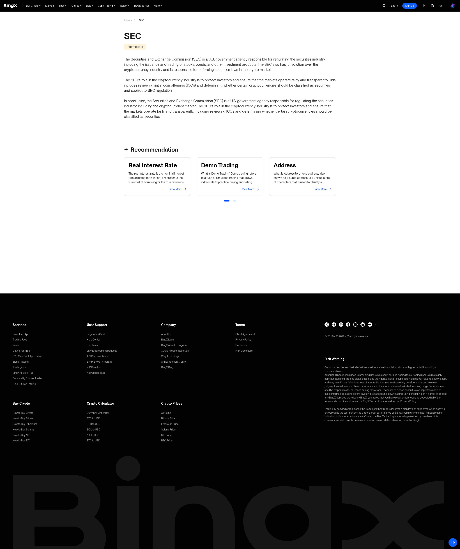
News (16, 345)
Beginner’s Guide (96, 334)
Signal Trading (21, 361)
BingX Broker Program (99, 361)
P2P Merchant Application (27, 356)
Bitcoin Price (168, 418)
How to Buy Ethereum (25, 424)
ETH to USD (93, 424)
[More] (377, 324)
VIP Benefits (93, 367)
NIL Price (166, 435)
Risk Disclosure (244, 350)
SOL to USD (93, 429)
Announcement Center (174, 361)
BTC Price (166, 440)
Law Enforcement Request (102, 350)
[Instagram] (355, 324)
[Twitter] (327, 324)
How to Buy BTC (22, 440)
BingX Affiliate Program (174, 345)
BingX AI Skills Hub (23, 372)
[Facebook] (348, 324)
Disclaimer (241, 345)
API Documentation (98, 356)
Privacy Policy (243, 339)
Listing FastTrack (22, 350)
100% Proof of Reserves (175, 350)
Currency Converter (98, 412)
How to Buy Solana (23, 429)
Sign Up (409, 5)
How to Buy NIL (21, 435)
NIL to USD (93, 435)
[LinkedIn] (362, 324)
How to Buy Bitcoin (23, 418)
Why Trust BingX (170, 356)
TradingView (19, 367)
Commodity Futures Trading (28, 378)
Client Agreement (245, 334)
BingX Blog (167, 367)
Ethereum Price (170, 424)
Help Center (93, 339)
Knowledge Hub (96, 372)
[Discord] (341, 324)
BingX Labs (167, 339)
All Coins (166, 412)
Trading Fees (20, 339)
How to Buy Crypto (23, 412)
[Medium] (370, 324)
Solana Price (168, 429)
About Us (166, 334)
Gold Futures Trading (24, 384)
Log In (394, 5)
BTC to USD (93, 418)
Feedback (92, 345)
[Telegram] (334, 324)
